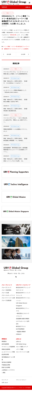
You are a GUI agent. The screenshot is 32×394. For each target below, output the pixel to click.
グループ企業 (5, 292)
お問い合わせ (5, 382)
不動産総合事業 (6, 365)
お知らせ (18, 341)
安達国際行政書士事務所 (22, 318)
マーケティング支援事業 (8, 346)
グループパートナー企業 (8, 298)
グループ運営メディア (22, 346)
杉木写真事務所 (20, 329)
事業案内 (4, 341)
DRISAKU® (13, 35)
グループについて (6, 287)
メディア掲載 (19, 349)
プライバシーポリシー (21, 380)
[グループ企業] (16, 246)
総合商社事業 (5, 354)
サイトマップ (5, 380)
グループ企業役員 (6, 300)
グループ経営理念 (6, 290)
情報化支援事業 (6, 349)
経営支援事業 (5, 344)
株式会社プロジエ (21, 326)
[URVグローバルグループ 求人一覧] (16, 259)
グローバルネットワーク (8, 295)
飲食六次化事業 (6, 367)
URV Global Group (21, 344)
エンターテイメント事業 (8, 352)
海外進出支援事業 (6, 362)
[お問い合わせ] (16, 234)
